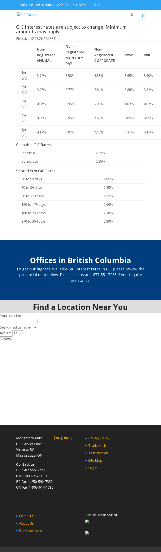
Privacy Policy (98, 438)
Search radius (10, 327)
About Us (26, 523)
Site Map (95, 460)
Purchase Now (30, 530)
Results (6, 333)
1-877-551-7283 (89, 4)
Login (92, 467)
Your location (10, 315)
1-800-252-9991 (55, 4)
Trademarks (98, 445)
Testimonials (98, 453)
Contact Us (27, 515)
